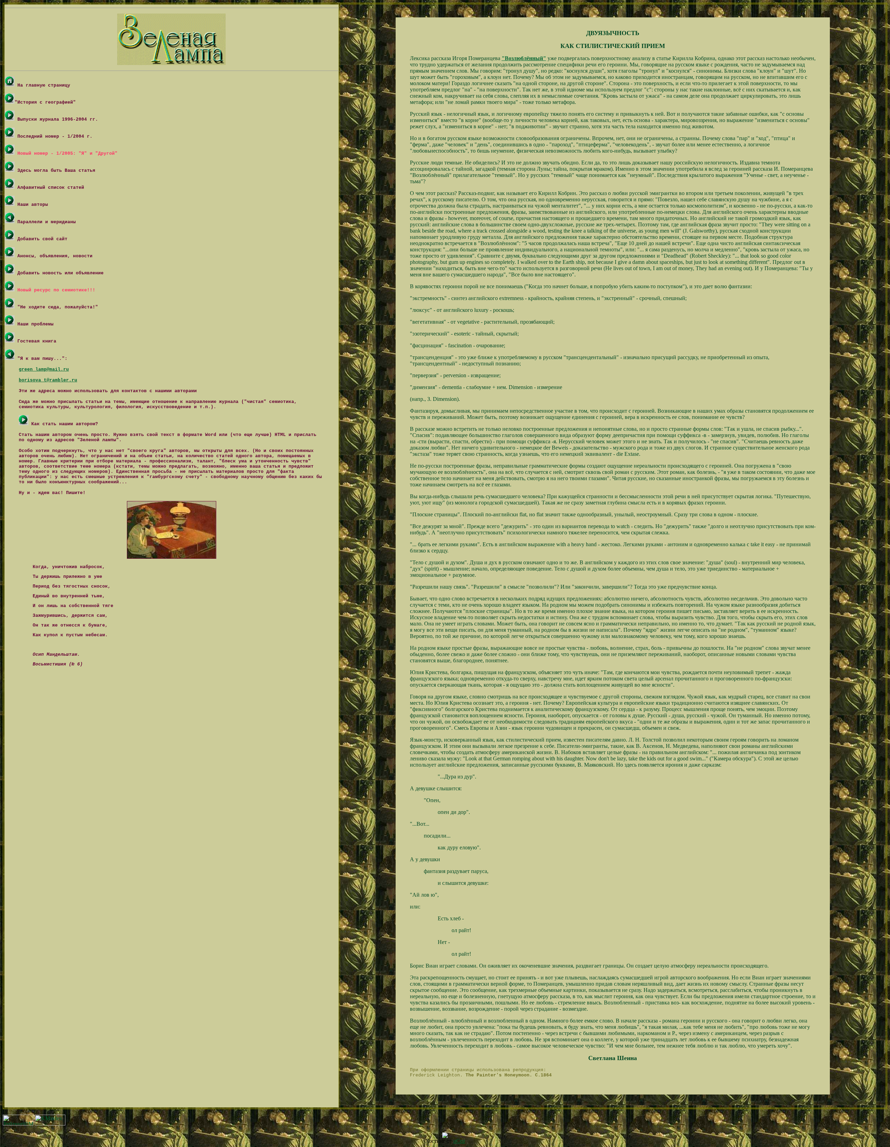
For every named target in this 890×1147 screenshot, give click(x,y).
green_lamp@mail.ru (44, 369)
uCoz (459, 1141)
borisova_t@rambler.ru (48, 380)
